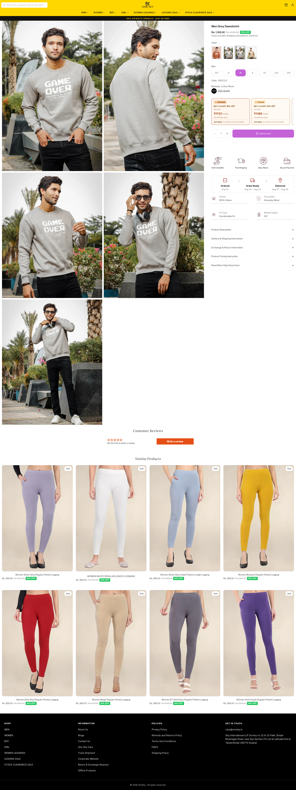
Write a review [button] (175, 441)
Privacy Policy (159, 729)
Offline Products (87, 770)
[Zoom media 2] (154, 96)
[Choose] (68, 566)
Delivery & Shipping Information (227, 238)
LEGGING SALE (170, 12)
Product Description (221, 229)
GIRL (123, 12)
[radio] (216, 53)
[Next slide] (68, 518)
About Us (83, 729)
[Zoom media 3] (52, 235)
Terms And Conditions (164, 741)
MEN (83, 12)
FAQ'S (155, 747)
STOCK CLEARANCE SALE (198, 12)
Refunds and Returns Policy (167, 735)
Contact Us (84, 741)
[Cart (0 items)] (286, 5)
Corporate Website (88, 758)
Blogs (81, 735)
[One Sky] (148, 5)
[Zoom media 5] (52, 362)
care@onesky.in (234, 729)
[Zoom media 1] (52, 96)
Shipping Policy (160, 752)
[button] (252, 91)
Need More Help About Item (225, 265)
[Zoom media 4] (154, 235)
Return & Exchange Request (93, 764)
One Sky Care (85, 747)
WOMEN (98, 12)
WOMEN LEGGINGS (144, 12)
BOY (112, 12)
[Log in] (292, 5)
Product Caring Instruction (224, 256)
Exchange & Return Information (227, 247)
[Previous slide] (6, 518)
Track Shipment (86, 752)
